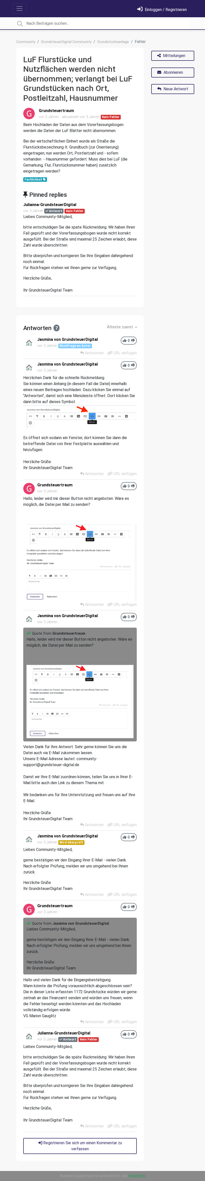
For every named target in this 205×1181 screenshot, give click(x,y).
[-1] (133, 341)
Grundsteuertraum (56, 110)
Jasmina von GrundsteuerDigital (67, 339)
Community (25, 42)
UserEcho (136, 1175)
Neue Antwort (175, 89)
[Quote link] (29, 633)
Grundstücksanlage (113, 42)
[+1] (124, 341)
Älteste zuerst (120, 327)
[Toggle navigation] (19, 9)
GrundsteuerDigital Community (66, 42)
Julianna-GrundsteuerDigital (49, 204)
